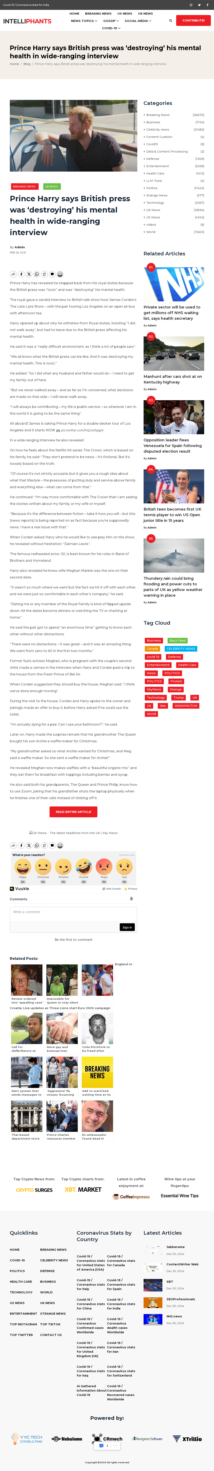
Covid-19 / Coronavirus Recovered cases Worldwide (120, 1392)
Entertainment (157, 166)
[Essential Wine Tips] (180, 1195)
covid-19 (153, 657)
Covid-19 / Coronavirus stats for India (121, 1304)
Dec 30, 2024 (175, 1254)
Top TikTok (50, 1324)
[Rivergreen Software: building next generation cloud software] (147, 1438)
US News (124, 13)
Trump (178, 697)
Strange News (156, 195)
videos (150, 225)
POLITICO (172, 673)
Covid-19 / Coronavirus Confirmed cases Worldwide (90, 1325)
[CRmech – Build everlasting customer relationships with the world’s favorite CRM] (107, 1438)
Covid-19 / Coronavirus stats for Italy (91, 1284)
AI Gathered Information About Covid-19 (92, 1390)
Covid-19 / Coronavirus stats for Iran (121, 1347)
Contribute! (193, 20)
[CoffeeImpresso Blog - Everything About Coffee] (131, 1196)
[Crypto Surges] (34, 1190)
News (151, 673)
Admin (20, 247)
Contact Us (51, 1335)
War (163, 706)
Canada (152, 649)
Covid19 (151, 144)
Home (74, 13)
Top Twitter (21, 1335)
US (149, 706)
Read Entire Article (73, 812)
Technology (154, 203)
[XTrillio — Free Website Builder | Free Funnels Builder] (187, 1438)
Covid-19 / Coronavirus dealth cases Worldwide (117, 1325)
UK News (145, 13)
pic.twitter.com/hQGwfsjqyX (82, 430)
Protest (176, 681)
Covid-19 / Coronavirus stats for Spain (121, 1284)
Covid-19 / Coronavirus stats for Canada (121, 1260)
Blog (26, 64)
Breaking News (98, 13)
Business (152, 122)
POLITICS (154, 681)
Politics (151, 188)
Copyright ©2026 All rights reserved (107, 1462)
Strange (176, 689)
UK (194, 697)
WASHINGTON (186, 706)
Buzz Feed (178, 640)
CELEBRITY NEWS (181, 649)
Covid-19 (109, 28)
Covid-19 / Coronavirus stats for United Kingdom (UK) (91, 1349)
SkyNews (154, 689)
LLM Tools (153, 181)
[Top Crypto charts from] (82, 1189)
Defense (152, 159)
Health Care (154, 173)
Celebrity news (157, 129)
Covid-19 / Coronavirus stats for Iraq (91, 1371)
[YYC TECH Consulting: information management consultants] (26, 1438)
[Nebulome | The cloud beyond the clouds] (66, 1438)
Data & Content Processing (166, 151)
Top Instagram (23, 1324)
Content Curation (158, 137)
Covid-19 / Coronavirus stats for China (91, 1304)
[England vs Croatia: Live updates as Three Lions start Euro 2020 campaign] (97, 984)
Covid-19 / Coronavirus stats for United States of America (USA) (91, 1262)
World (150, 232)
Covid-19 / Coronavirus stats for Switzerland (121, 1371)
